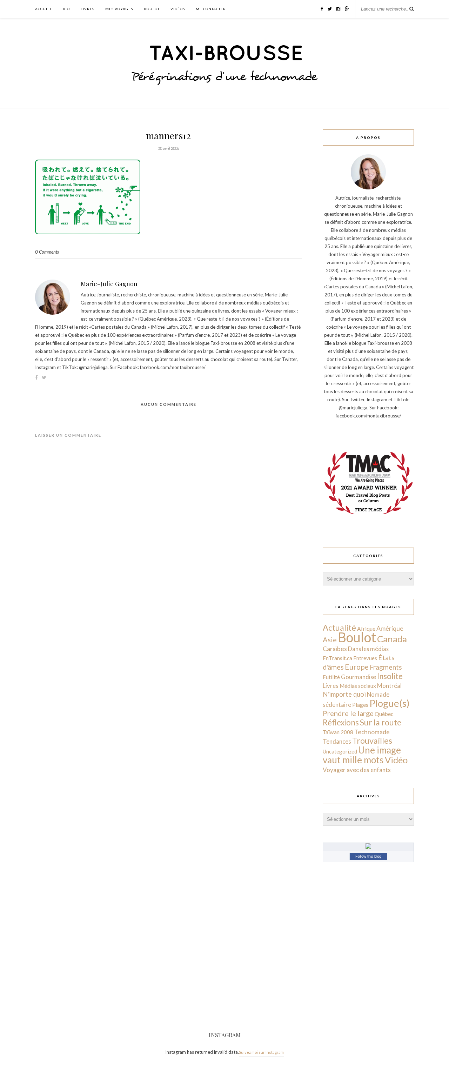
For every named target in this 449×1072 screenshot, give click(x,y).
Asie (330, 639)
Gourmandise (358, 677)
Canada (392, 638)
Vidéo (396, 760)
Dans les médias (368, 648)
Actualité (339, 627)
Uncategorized (340, 751)
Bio (66, 9)
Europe (357, 666)
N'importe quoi (344, 694)
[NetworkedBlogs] (368, 847)
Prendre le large (348, 713)
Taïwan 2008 (338, 732)
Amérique (389, 628)
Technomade (372, 732)
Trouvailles (372, 740)
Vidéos (177, 9)
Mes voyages (119, 9)
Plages (360, 705)
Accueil (43, 9)
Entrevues (365, 658)
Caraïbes (335, 648)
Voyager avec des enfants (357, 769)
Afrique (366, 628)
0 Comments (47, 252)
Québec (384, 713)
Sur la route (380, 722)
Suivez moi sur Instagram (261, 1052)
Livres (87, 9)
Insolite (390, 676)
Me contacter (211, 9)
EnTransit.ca (337, 658)
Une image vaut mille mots (362, 754)
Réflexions (341, 722)
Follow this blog (368, 856)
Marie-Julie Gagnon (109, 284)
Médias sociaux (358, 686)
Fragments (386, 667)
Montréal (389, 685)
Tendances (337, 741)
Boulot (152, 9)
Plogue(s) (389, 703)
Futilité (331, 677)
